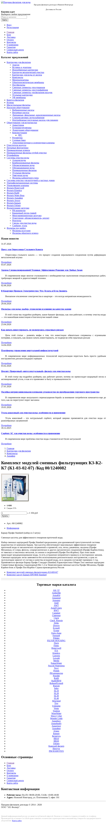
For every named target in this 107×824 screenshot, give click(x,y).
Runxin (56, 686)
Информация (13, 528)
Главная (10, 32)
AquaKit (56, 595)
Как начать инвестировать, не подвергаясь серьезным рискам (32, 330)
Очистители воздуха (16, 145)
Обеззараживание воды (23, 168)
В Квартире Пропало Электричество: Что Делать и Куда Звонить (34, 291)
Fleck (56, 643)
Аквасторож (18, 125)
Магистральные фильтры (19, 105)
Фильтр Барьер (14, 203)
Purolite (56, 676)
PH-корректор (18, 210)
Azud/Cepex (56, 608)
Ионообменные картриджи (25, 70)
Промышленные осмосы (18, 150)
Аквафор (11, 456)
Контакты (11, 42)
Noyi (56, 668)
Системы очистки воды (18, 158)
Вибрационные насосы (23, 110)
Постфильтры (18, 85)
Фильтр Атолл (13, 200)
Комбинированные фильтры (25, 163)
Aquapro (56, 600)
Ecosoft (56, 628)
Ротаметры (17, 137)
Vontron (56, 711)
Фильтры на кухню (21, 230)
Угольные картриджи (22, 95)
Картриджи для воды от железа (27, 75)
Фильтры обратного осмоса (25, 233)
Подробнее (6, 262)
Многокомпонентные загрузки (27, 215)
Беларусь (56, 736)
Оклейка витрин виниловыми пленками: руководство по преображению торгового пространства (50, 392)
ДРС (20, 135)
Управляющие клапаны (18, 185)
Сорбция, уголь (19, 225)
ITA (56, 650)
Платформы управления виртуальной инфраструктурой (29, 350)
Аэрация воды (19, 160)
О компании (12, 45)
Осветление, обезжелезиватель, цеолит (30, 218)
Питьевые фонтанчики (17, 148)
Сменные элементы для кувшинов (28, 87)
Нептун (56, 748)
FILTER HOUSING (56, 640)
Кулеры (10, 102)
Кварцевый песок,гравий (24, 213)
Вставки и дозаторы (21, 67)
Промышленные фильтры (24, 170)
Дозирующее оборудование (25, 130)
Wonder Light (56, 718)
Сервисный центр (15, 50)
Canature (56, 613)
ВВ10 (56, 738)
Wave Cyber (56, 716)
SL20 (56, 693)
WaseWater (56, 713)
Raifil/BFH (56, 681)
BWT (56, 610)
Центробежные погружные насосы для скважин (35, 120)
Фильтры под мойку (16, 228)
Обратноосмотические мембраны (28, 82)
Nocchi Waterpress (56, 666)
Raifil (56, 678)
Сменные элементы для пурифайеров (30, 90)
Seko (56, 688)
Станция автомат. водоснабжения (28, 117)
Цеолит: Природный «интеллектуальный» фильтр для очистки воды (36, 371)
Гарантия (11, 47)
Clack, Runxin (56, 620)
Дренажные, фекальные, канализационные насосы (36, 115)
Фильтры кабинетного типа (25, 178)
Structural (56, 701)
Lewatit (56, 658)
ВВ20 (56, 741)
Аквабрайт (56, 723)
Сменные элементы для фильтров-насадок (32, 92)
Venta (56, 708)
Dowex (56, 625)
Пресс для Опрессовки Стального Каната (22, 249)
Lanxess (56, 655)
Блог (9, 34)
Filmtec (56, 638)
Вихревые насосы (20, 112)
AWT (56, 605)
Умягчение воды (20, 175)
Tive (56, 703)
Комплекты (17, 77)
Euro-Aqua (56, 633)
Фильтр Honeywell (15, 188)
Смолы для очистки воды (24, 223)
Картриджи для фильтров (19, 62)
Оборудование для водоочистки (22, 122)
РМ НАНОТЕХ (56, 751)
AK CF (56, 590)
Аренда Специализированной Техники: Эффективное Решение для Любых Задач (41, 270)
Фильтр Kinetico (14, 190)
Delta (56, 623)
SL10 (56, 691)
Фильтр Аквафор (15, 198)
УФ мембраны (19, 97)
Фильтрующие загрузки (18, 208)
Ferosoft (56, 635)
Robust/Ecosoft (56, 683)
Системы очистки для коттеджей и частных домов (31, 180)
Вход (9, 25)
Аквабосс (56, 721)
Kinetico (56, 653)
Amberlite (56, 593)
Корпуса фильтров (15, 100)
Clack (56, 618)
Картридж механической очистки (28, 72)
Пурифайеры (13, 155)
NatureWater (56, 663)
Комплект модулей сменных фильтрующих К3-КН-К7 (32, 572)
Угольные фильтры (21, 173)
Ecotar (56, 630)
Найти (4, 20)
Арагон (15, 65)
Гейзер (56, 743)
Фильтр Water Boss (15, 195)
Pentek (56, 671)
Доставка (11, 37)
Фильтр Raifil (13, 193)
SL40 (56, 698)
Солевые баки (19, 140)
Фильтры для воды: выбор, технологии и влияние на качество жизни (36, 309)
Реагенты (16, 220)
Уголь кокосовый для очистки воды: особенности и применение (33, 413)
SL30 (56, 696)
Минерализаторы (20, 80)
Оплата (10, 40)
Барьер (56, 733)
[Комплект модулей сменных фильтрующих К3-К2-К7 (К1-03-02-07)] (15, 501)
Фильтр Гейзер (14, 205)
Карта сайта (12, 52)
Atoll (56, 603)
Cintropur (56, 615)
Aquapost (56, 598)
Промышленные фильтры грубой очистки (27, 153)
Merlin (56, 660)
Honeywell (56, 648)
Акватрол (56, 726)
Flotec (56, 645)
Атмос (56, 731)
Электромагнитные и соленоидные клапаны (33, 142)
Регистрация (13, 27)
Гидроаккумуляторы (21, 127)
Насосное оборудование (18, 107)
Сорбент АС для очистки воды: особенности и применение (30, 433)
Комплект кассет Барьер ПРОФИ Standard (27, 575)
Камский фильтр (56, 746)
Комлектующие (19, 132)
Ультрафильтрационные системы (22, 183)
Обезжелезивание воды (23, 165)
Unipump (56, 706)
